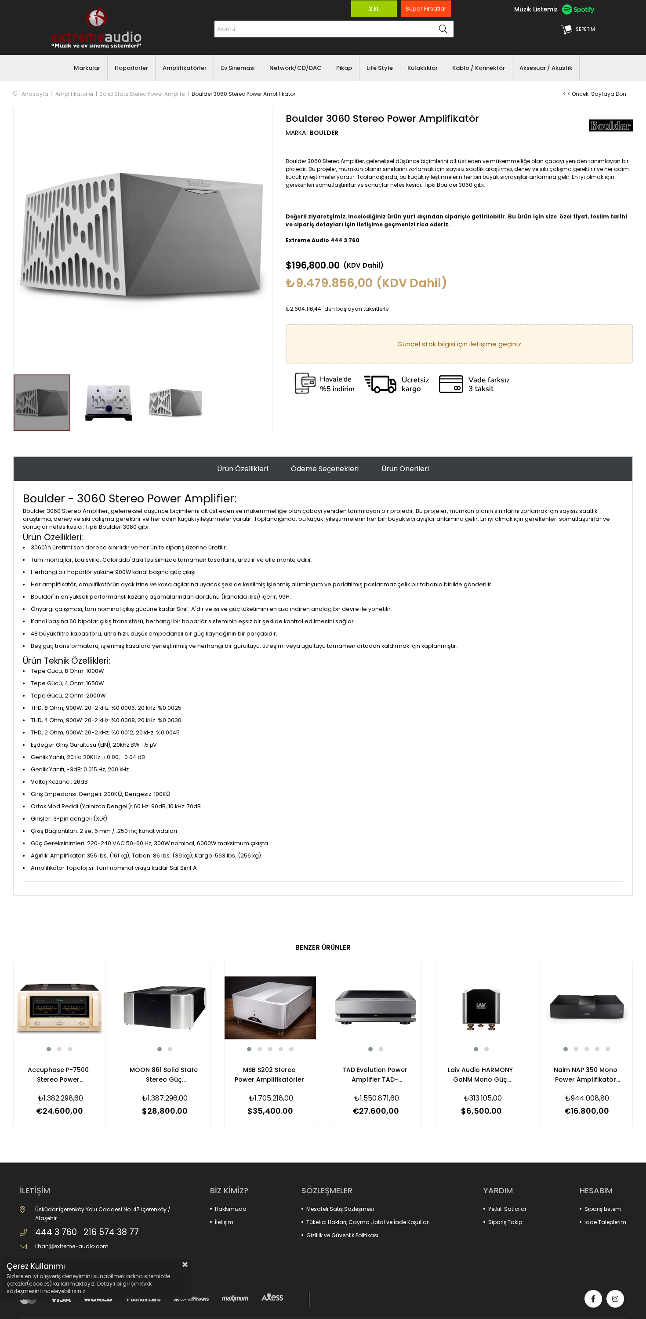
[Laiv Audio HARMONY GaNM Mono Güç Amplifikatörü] (481, 1008)
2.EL (374, 8)
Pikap (344, 68)
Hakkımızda (231, 1209)
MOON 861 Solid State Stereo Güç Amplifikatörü (164, 1074)
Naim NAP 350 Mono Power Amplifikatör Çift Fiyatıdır (585, 1074)
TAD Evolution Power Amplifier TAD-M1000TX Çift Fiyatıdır (375, 1074)
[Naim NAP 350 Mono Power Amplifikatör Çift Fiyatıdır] (586, 1008)
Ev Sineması (238, 68)
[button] (49, 1049)
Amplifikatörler (185, 68)
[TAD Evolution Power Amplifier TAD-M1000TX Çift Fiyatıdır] (375, 1008)
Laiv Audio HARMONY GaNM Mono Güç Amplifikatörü (480, 1074)
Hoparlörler (131, 68)
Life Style (380, 68)
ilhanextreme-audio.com (72, 1246)
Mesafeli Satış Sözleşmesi (340, 1209)
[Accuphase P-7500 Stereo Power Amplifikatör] (59, 1008)
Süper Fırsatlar (426, 8)
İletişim (224, 1222)
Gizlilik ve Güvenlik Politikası (342, 1235)
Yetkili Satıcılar (507, 1209)
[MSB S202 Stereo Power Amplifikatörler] (270, 1008)
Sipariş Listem (602, 1209)
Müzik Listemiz (536, 9)
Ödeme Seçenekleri (325, 469)
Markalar (87, 68)
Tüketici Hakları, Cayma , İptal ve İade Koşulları (368, 1222)
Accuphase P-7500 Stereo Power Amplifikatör (58, 1074)
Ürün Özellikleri (242, 469)
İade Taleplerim (605, 1222)
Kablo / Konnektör (478, 68)
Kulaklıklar (422, 68)
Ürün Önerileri (405, 469)
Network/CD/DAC (295, 68)
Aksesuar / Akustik (545, 68)
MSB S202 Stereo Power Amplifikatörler (269, 1074)
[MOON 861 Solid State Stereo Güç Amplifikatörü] (164, 1008)
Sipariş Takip (505, 1222)
